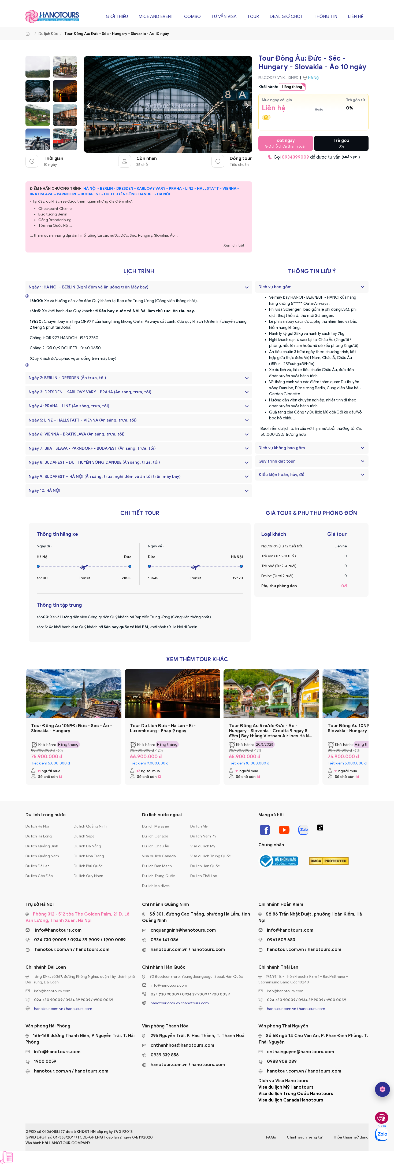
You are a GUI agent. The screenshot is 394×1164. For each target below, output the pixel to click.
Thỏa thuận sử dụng (351, 1137)
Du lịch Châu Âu (155, 846)
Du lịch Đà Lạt (37, 866)
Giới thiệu (117, 16)
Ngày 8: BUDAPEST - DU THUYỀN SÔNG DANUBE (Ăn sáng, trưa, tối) (94, 462)
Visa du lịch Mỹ (202, 846)
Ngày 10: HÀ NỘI (44, 490)
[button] (362, 287)
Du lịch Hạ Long (38, 836)
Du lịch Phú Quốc (88, 866)
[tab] (312, 287)
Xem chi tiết (234, 245)
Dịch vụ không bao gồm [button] (281, 447)
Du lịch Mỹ (199, 826)
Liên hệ (355, 16)
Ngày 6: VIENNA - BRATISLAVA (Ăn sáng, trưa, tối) (77, 434)
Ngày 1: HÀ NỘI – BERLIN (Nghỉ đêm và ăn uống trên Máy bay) (88, 287)
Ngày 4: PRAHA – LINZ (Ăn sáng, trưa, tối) (69, 406)
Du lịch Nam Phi (203, 836)
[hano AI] (382, 1089)
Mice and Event (156, 16)
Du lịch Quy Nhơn (88, 876)
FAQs (271, 1137)
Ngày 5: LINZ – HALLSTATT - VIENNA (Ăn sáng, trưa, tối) (83, 420)
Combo (192, 16)
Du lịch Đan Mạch (157, 866)
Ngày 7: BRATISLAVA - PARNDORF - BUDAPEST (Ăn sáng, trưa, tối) (92, 448)
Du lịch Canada (155, 836)
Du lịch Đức (48, 33)
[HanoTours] (28, 34)
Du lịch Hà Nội (37, 826)
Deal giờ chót (286, 16)
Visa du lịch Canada (159, 856)
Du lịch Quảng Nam (42, 856)
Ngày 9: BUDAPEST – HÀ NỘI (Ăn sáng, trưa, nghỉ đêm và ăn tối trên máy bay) (105, 476)
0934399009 (295, 157)
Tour (253, 16)
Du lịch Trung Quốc (158, 876)
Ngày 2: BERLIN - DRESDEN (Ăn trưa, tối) (67, 377)
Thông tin (325, 16)
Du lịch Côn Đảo (39, 876)
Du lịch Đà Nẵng (87, 846)
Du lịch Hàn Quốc (205, 866)
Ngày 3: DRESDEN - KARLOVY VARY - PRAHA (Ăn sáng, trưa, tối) (90, 392)
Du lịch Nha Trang (89, 856)
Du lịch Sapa (84, 836)
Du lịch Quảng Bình (41, 846)
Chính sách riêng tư (304, 1137)
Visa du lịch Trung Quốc (210, 856)
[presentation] (88, 105)
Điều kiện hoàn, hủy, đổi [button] (282, 474)
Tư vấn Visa (224, 16)
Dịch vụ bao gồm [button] (275, 286)
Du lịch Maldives (155, 886)
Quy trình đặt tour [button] (276, 461)
